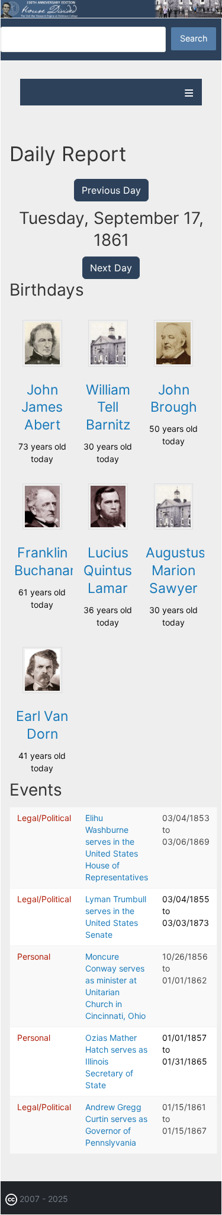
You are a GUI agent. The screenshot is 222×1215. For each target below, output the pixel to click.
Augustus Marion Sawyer (175, 570)
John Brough (173, 399)
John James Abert (42, 408)
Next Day (111, 268)
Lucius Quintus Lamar (107, 570)
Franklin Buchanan (46, 561)
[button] (42, 363)
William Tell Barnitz (108, 408)
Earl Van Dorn (42, 725)
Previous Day (111, 190)
